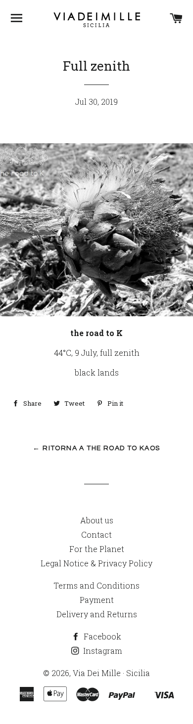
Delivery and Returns (96, 614)
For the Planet (96, 549)
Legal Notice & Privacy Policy (96, 563)
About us (96, 520)
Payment (97, 600)
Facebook (101, 636)
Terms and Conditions (96, 585)
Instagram (101, 650)
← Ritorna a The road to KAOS (96, 448)
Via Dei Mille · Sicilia (111, 673)
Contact (96, 534)
